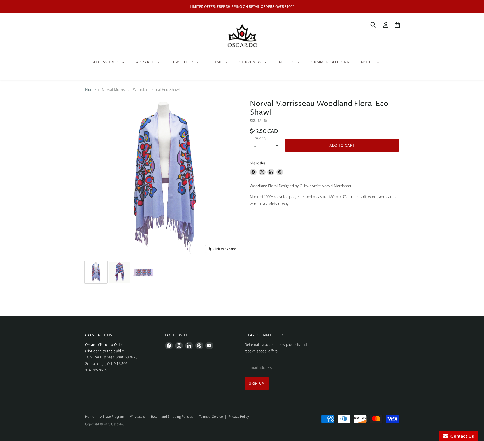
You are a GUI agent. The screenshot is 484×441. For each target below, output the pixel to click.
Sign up (256, 383)
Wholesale (137, 416)
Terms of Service (211, 416)
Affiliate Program (112, 416)
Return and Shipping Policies (172, 416)
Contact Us (461, 436)
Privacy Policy (239, 416)
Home (90, 89)
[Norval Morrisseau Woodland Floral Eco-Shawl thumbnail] (96, 272)
